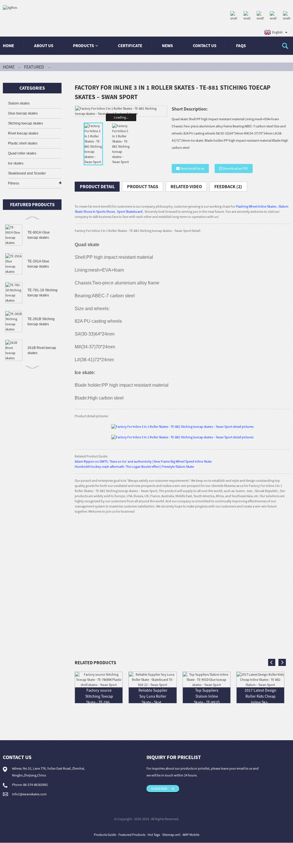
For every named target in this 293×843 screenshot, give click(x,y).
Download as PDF (235, 168)
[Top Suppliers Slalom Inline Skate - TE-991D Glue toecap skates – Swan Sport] (206, 679)
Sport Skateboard (129, 211)
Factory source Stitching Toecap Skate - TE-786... (99, 696)
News (167, 45)
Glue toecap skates (23, 113)
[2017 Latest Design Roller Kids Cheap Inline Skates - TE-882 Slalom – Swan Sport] (260, 679)
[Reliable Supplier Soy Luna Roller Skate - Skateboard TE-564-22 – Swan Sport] (152, 679)
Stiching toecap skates (25, 123)
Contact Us (204, 45)
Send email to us (192, 168)
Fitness (13, 183)
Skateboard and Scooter (27, 173)
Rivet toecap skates (23, 133)
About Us (43, 45)
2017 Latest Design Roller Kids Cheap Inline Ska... (260, 696)
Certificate (130, 45)
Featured (34, 67)
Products (83, 45)
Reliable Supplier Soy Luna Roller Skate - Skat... (152, 696)
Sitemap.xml (171, 834)
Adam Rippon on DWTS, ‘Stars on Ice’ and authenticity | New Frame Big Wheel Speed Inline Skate (143, 461)
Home (8, 45)
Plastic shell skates (22, 143)
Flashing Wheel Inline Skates (256, 206)
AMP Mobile (191, 834)
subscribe (159, 788)
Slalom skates (19, 103)
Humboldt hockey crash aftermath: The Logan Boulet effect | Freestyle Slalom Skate (134, 466)
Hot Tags (154, 834)
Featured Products (131, 834)
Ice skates (15, 163)
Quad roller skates (22, 153)
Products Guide (105, 834)
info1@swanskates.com (29, 794)
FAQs (241, 45)
